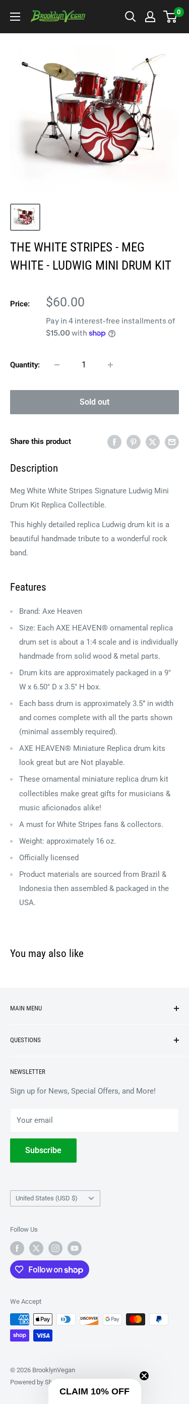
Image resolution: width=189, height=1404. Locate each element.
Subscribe (43, 1150)
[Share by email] (172, 441)
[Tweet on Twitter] (153, 441)
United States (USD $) (47, 1198)
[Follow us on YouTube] (75, 1248)
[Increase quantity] (110, 364)
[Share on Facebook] (114, 441)
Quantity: (25, 364)
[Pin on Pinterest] (134, 441)
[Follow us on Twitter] (36, 1248)
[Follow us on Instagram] (55, 1248)
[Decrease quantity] (57, 364)
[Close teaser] (144, 1376)
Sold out (94, 402)
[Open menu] (15, 17)
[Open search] (130, 16)
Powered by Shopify (38, 1382)
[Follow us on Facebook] (17, 1248)
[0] (170, 17)
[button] (94, 1391)
